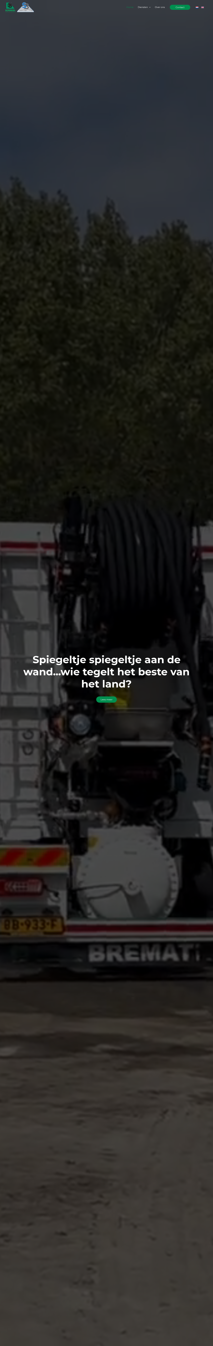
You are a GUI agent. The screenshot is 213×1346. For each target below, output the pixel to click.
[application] (149, 7)
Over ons (160, 7)
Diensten (143, 7)
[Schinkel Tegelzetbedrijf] (19, 7)
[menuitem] (197, 7)
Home (129, 7)
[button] (180, 7)
